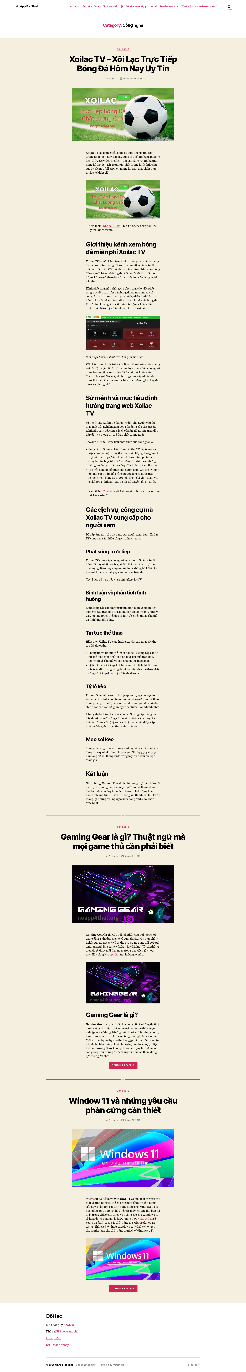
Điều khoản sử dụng (136, 6)
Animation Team (91, 6)
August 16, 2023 (132, 1120)
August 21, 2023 (132, 856)
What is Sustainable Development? (199, 6)
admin (113, 78)
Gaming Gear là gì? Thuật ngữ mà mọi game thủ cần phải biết (123, 841)
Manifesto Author (169, 6)
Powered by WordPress (111, 1364)
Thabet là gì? (111, 491)
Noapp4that (111, 954)
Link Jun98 (53, 1338)
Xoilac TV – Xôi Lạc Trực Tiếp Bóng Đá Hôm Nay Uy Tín (123, 63)
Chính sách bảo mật (113, 6)
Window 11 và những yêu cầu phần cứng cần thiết (123, 1105)
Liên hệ (153, 6)
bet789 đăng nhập (57, 1345)
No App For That (26, 6)
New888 (68, 1325)
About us (74, 6)
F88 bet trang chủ (67, 1331)
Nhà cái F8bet (111, 226)
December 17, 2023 (132, 78)
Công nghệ (123, 49)
